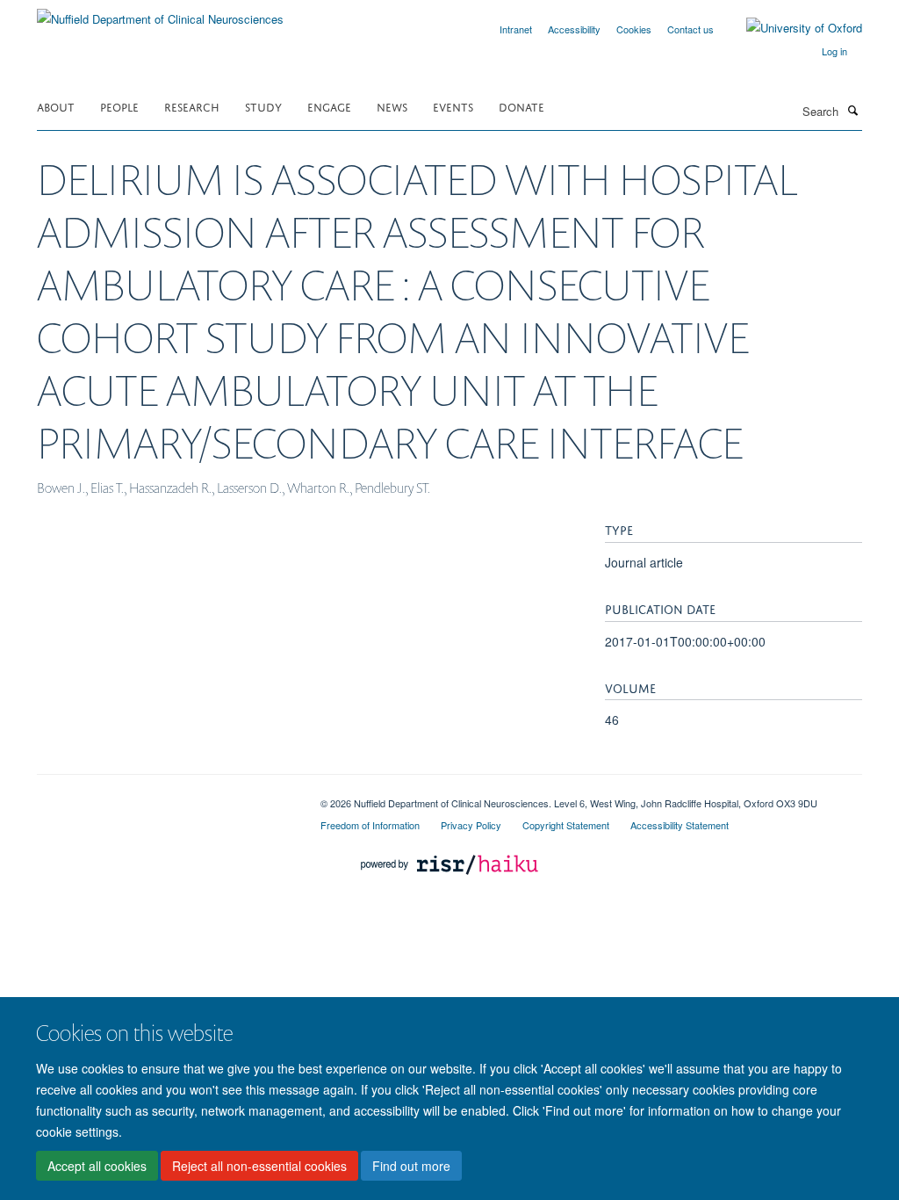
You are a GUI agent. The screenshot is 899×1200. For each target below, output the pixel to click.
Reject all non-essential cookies (259, 1166)
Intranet (516, 29)
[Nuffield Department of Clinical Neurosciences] (160, 12)
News (392, 106)
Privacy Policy (471, 825)
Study (263, 106)
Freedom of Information (370, 825)
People (119, 106)
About (56, 106)
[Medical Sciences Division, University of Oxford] (165, 796)
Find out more (411, 1166)
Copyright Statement (565, 825)
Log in (834, 51)
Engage (329, 106)
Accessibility (574, 29)
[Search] (852, 109)
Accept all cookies (97, 1166)
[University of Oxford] (791, 28)
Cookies (633, 29)
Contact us (690, 29)
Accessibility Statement (679, 825)
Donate (521, 106)
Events (453, 106)
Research (191, 106)
